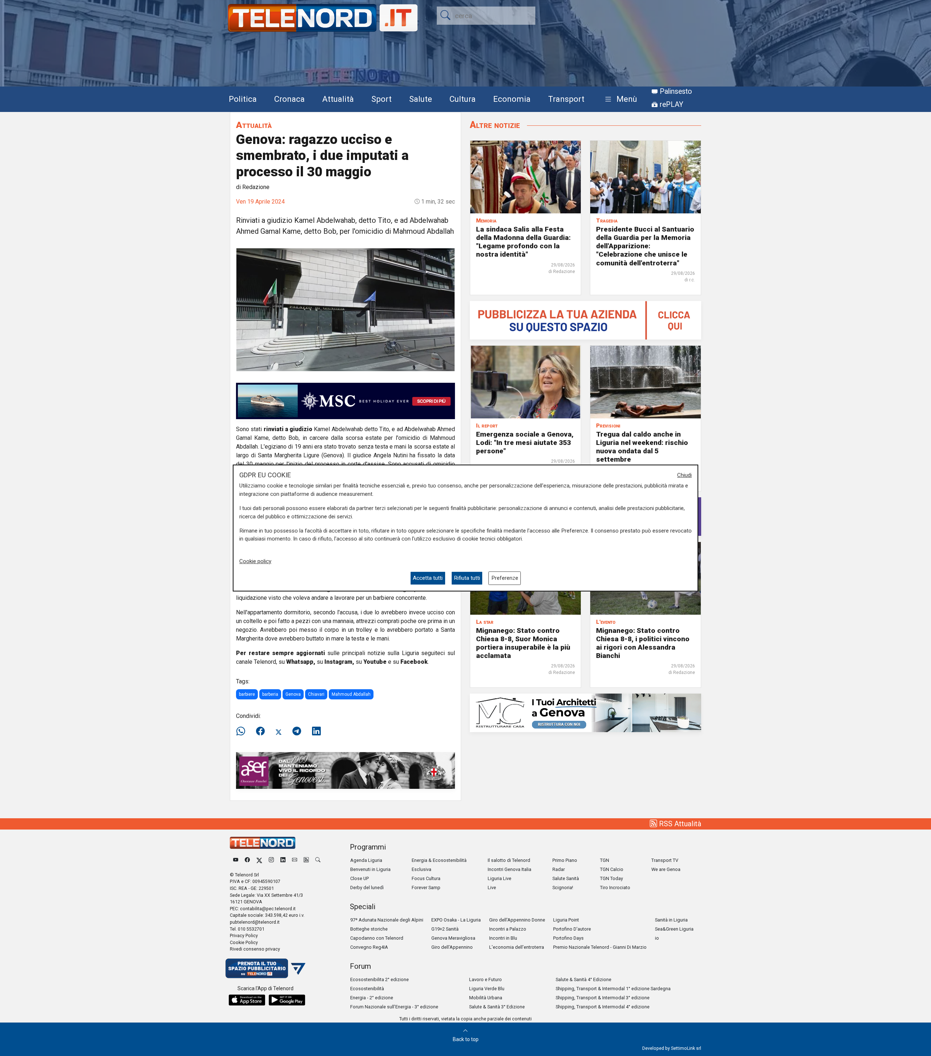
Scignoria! (562, 887)
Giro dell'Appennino (452, 947)
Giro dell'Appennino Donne (517, 920)
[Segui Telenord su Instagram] (271, 860)
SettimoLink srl (686, 1048)
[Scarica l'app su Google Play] (286, 1000)
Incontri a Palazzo (507, 929)
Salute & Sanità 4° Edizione (583, 979)
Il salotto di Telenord (509, 860)
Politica (243, 99)
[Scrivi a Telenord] (294, 860)
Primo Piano (564, 860)
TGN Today (611, 878)
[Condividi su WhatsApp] (243, 731)
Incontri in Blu (503, 938)
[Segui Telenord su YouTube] (235, 860)
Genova (293, 694)
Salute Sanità (565, 878)
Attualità (338, 99)
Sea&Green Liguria (674, 929)
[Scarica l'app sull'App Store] (246, 1000)
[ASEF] (345, 770)
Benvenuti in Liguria (370, 869)
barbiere (247, 694)
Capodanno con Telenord (376, 938)
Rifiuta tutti (467, 578)
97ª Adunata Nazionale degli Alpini (386, 920)
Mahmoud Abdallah (351, 694)
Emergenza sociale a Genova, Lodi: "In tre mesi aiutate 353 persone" (525, 442)
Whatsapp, (300, 661)
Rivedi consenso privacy (255, 949)
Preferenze (504, 578)
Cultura (462, 99)
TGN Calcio (611, 869)
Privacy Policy (244, 935)
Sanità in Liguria (671, 920)
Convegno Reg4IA (369, 947)
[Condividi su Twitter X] (278, 731)
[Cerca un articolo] (318, 860)
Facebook (414, 661)
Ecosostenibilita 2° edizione (379, 979)
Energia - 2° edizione (371, 997)
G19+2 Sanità (445, 929)
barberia (270, 694)
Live (492, 887)
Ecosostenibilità (367, 988)
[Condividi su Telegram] (297, 731)
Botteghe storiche (369, 929)
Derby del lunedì (367, 887)
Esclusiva (421, 869)
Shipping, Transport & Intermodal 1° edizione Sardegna (613, 988)
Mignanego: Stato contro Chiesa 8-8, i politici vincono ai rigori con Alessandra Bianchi (643, 643)
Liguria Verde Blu (486, 988)
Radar (558, 869)
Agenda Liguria (366, 860)
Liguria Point (566, 920)
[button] (619, 99)
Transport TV (664, 860)
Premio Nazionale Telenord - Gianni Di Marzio (600, 947)
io (657, 938)
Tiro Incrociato (615, 887)
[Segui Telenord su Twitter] (259, 860)
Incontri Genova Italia (509, 869)
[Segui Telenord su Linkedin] (283, 860)
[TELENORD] (262, 843)
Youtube (375, 661)
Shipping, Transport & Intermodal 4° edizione (603, 1006)
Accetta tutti (428, 578)
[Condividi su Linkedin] (316, 731)
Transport (566, 99)
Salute (420, 99)
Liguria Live (499, 878)
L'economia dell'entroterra (516, 947)
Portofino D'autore (572, 929)
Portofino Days (568, 938)
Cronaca (289, 99)
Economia (512, 99)
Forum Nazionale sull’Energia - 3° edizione (394, 1006)
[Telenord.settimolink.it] (585, 319)
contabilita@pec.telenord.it (268, 908)
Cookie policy (255, 561)
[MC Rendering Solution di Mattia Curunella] (585, 712)
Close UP (359, 878)
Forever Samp (426, 887)
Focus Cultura (426, 878)
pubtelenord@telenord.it (255, 922)
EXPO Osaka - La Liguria (456, 920)
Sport (381, 99)
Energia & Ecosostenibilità (439, 860)
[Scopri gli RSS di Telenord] (306, 860)
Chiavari (316, 694)
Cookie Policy (244, 942)
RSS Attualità (679, 823)
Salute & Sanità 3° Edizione (497, 1006)
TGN (604, 860)
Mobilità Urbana (485, 997)
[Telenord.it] (265, 967)
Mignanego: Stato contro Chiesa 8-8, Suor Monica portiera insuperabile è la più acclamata (523, 643)
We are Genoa (665, 869)
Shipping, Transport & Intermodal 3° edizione (603, 997)
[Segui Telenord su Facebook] (247, 860)
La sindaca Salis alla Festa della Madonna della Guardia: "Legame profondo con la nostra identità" (523, 241)
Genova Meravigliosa (453, 938)
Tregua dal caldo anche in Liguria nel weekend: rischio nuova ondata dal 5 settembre (642, 446)
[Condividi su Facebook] (260, 731)
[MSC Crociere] (345, 400)
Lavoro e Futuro (485, 979)
